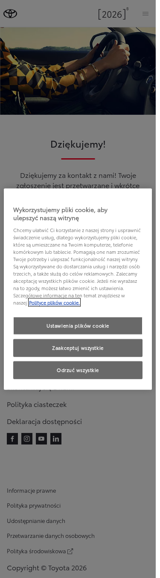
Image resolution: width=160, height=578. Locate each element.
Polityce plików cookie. (54, 302)
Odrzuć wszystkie (78, 369)
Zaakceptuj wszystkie (77, 347)
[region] (78, 289)
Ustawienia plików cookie (78, 325)
